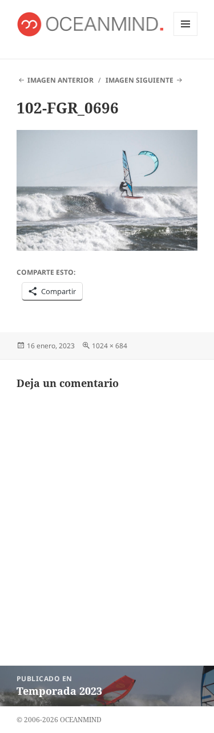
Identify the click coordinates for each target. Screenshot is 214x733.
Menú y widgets (185, 35)
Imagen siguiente (139, 80)
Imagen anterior (60, 80)
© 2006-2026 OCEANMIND (59, 719)
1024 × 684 (109, 346)
